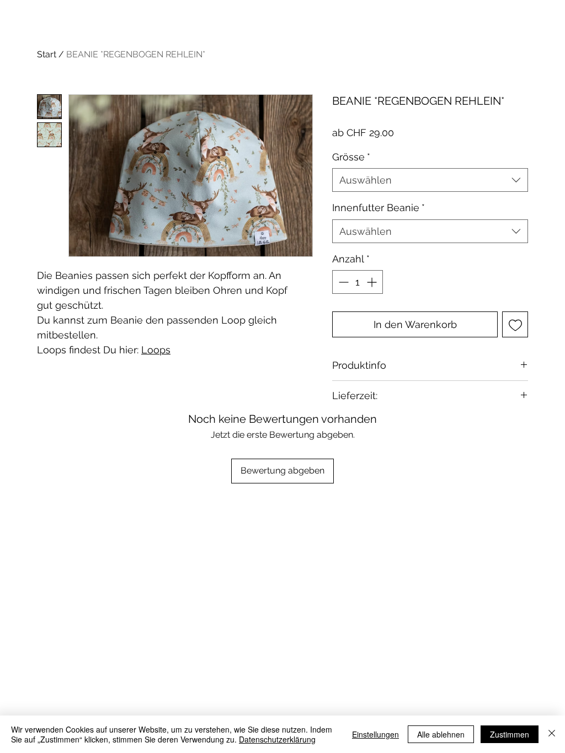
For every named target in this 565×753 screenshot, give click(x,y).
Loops (155, 350)
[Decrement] (342, 282)
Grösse (351, 157)
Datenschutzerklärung (277, 739)
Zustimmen (509, 734)
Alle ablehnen (441, 734)
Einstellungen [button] (375, 734)
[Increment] (372, 282)
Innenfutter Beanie (378, 207)
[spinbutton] (357, 282)
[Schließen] (551, 734)
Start (46, 54)
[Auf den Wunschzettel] (515, 324)
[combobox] (430, 180)
